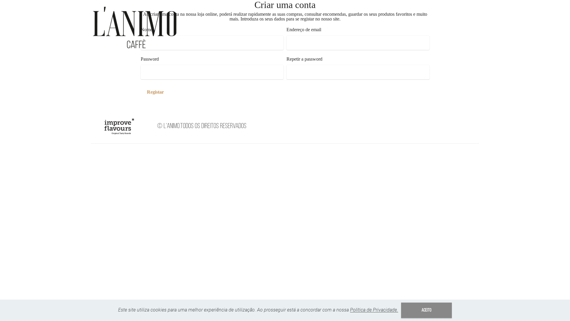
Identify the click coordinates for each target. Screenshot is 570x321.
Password (150, 59)
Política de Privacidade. (374, 310)
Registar (155, 92)
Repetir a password (304, 59)
